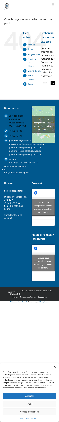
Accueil (31, 44)
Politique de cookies (28, 418)
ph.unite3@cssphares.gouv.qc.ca (18, 147)
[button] (54, 366)
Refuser (29, 404)
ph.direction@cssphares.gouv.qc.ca (18, 140)
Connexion (42, 297)
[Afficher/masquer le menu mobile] (53, 4)
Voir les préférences (29, 411)
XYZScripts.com (43, 302)
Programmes (34, 54)
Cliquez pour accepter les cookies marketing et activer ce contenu (43, 124)
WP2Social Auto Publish (18, 302)
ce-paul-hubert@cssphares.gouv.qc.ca (18, 161)
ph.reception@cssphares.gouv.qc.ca (18, 144)
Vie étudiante (34, 70)
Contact (31, 84)
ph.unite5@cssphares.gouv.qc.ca (18, 154)
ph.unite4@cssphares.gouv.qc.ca (18, 150)
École (30, 49)
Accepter (29, 396)
